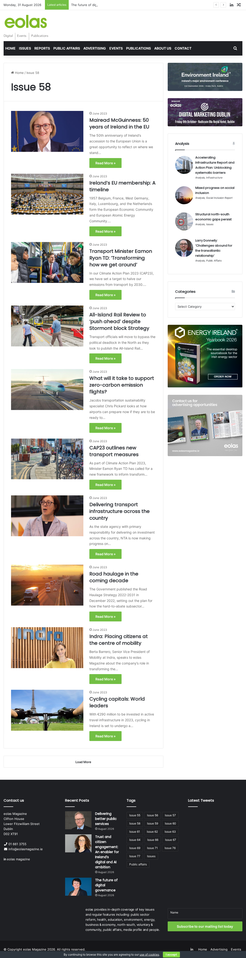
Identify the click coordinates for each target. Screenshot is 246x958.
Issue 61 (134, 831)
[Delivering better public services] (78, 820)
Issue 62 (152, 831)
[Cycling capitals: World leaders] (47, 710)
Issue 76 (170, 848)
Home (10, 48)
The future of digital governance (95, 5)
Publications (138, 48)
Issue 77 (134, 856)
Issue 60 (170, 823)
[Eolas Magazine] (26, 27)
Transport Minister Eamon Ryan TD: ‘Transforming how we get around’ (120, 258)
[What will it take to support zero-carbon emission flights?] (47, 389)
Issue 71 (152, 848)
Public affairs (138, 864)
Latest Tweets (201, 800)
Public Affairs (66, 48)
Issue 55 (134, 815)
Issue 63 (170, 831)
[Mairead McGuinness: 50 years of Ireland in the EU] (47, 131)
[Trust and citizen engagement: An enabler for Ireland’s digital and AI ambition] (78, 843)
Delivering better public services (106, 818)
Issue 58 (134, 823)
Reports (42, 48)
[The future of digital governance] (78, 887)
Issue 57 (170, 815)
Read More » (105, 163)
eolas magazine (18, 859)
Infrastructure (214, 177)
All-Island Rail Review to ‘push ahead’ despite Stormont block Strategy (119, 321)
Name (174, 912)
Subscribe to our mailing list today (205, 926)
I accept (171, 954)
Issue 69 (134, 848)
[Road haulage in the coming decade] (47, 585)
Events (116, 48)
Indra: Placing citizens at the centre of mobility (118, 639)
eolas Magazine (34, 949)
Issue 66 (152, 840)
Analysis (200, 177)
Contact (183, 48)
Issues (25, 48)
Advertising (94, 48)
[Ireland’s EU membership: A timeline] (47, 194)
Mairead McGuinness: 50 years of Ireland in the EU (119, 123)
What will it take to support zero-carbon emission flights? (121, 385)
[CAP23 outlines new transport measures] (47, 459)
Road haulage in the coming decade (113, 577)
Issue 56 (152, 815)
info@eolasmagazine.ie (25, 849)
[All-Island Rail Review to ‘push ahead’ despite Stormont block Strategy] (47, 326)
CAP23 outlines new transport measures (114, 451)
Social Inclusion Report (219, 197)
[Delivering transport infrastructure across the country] (47, 515)
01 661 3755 (17, 844)
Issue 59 (152, 823)
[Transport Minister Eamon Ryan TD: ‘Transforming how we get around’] (47, 262)
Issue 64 (135, 840)
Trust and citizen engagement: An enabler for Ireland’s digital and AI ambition (107, 851)
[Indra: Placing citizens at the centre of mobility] (47, 647)
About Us (162, 48)
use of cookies (149, 954)
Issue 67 (170, 840)
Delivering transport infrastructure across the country (119, 511)
